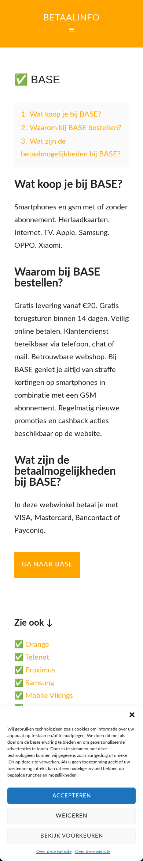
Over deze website (54, 851)
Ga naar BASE (47, 564)
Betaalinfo (71, 18)
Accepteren (71, 796)
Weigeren (71, 816)
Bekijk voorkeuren (71, 836)
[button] (132, 714)
